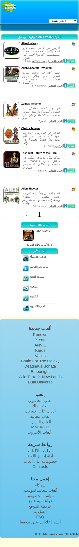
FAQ (40, 517)
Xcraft (40, 340)
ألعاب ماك (40, 406)
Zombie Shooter (31, 103)
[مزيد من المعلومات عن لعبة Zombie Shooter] (65, 121)
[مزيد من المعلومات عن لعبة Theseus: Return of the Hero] (65, 170)
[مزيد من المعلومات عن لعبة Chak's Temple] (65, 146)
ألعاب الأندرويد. (38, 306)
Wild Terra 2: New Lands (40, 377)
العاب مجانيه (40, 416)
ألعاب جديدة (40, 328)
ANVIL (40, 345)
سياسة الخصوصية (40, 496)
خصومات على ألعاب (40, 461)
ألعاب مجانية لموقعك (40, 490)
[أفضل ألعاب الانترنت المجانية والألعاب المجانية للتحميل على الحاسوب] (9, 7)
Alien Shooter (29, 188)
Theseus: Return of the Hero (39, 153)
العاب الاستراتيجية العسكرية (47, 61)
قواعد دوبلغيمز (40, 501)
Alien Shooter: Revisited (36, 68)
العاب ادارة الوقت (39, 266)
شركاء (40, 485)
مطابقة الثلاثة (37, 276)
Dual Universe (40, 382)
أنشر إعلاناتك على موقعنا (40, 522)
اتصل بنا (40, 511)
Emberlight (40, 371)
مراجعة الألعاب (40, 451)
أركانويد (58, 146)
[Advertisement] (37, 95)
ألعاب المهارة (40, 422)
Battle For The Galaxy (40, 361)
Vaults (40, 356)
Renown (40, 334)
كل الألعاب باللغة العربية (40, 244)
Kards (40, 350)
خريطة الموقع (40, 506)
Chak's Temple (30, 128)
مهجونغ (34, 286)
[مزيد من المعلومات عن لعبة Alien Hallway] (65, 61)
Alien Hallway (29, 43)
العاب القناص (55, 85)
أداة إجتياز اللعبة (40, 456)
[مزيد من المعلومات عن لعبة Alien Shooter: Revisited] (65, 85)
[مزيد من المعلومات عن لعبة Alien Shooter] (65, 206)
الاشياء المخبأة (38, 256)
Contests (40, 466)
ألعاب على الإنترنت (40, 411)
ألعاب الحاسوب (40, 400)
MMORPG (40, 427)
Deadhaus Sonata (40, 366)
